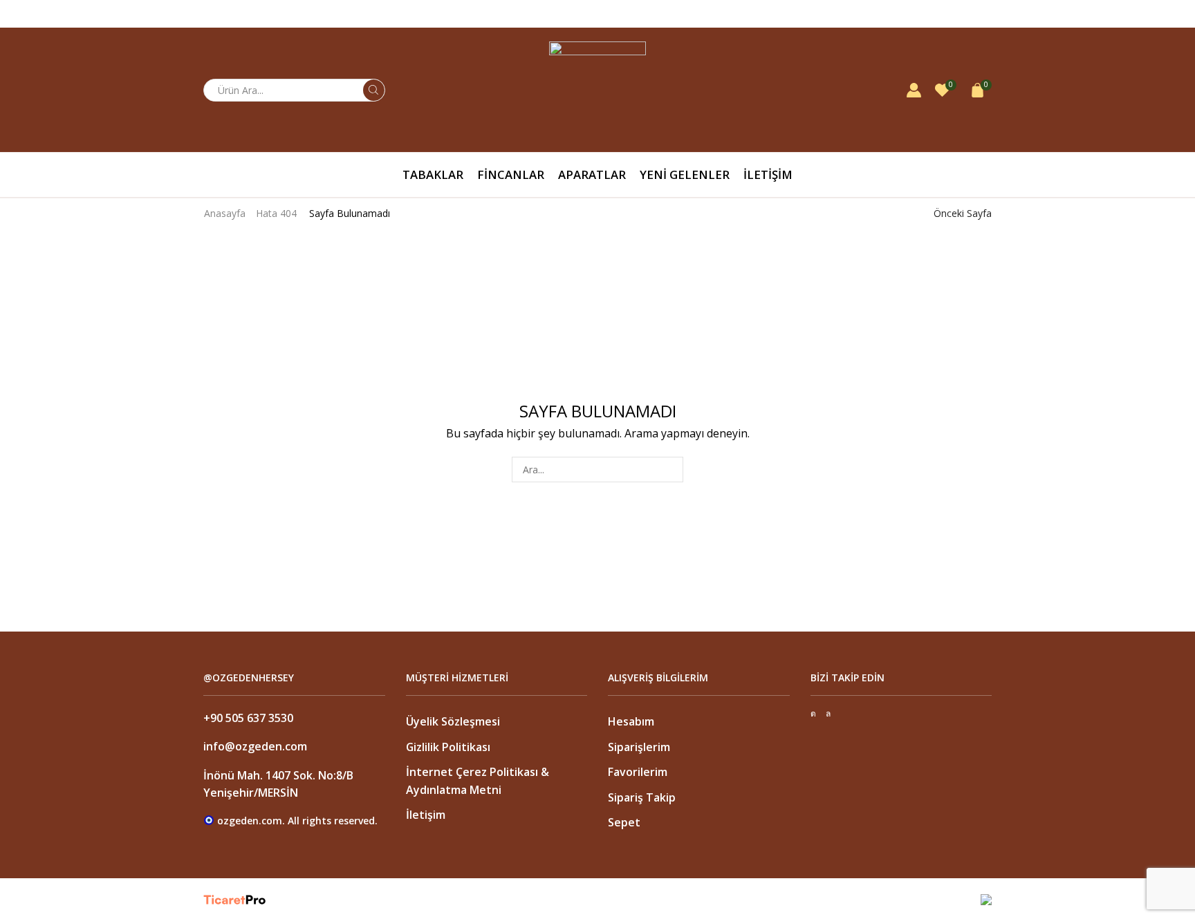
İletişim (768, 174)
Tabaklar (432, 174)
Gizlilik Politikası (448, 747)
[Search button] (374, 90)
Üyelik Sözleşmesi (453, 721)
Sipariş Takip (642, 797)
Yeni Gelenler (685, 174)
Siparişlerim (639, 747)
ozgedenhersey (957, 13)
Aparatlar (592, 174)
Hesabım (631, 721)
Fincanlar (510, 174)
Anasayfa (225, 213)
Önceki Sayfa (963, 213)
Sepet (624, 822)
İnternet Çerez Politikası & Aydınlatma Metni (477, 780)
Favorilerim (637, 771)
